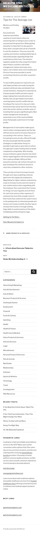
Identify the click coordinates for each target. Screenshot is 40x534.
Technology (7, 381)
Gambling (6, 320)
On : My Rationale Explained (13, 430)
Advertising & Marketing (12, 285)
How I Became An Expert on (13, 222)
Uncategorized (8, 389)
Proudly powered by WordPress (14, 529)
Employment (8, 307)
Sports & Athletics (10, 376)
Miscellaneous (8, 350)
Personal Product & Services (14, 355)
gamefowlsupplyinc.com (12, 507)
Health (5, 324)
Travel (5, 385)
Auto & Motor (8, 294)
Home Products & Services (18, 233)
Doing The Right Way (11, 425)
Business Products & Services (14, 298)
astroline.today (9, 468)
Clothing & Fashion (10, 303)
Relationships (8, 368)
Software (6, 372)
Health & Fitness (9, 329)
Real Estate (7, 363)
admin (23, 17)
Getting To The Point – (11, 217)
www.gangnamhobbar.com (13, 473)
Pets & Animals (9, 359)
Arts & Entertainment (11, 290)
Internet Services (9, 342)
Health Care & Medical (11, 333)
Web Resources (9, 394)
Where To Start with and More (14, 421)
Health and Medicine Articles (18, 5)
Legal (5, 346)
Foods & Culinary (9, 316)
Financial (6, 311)
